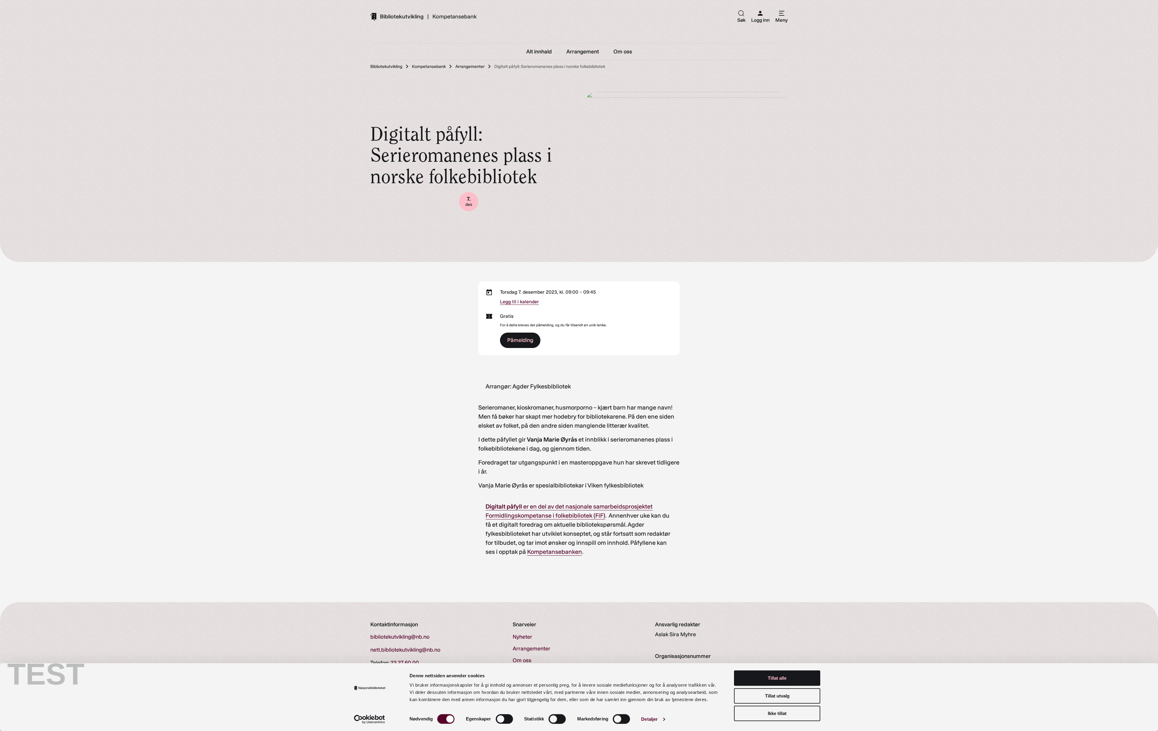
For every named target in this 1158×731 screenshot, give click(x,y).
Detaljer (649, 719)
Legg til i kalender (519, 302)
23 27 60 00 (405, 662)
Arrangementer (531, 648)
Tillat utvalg (777, 695)
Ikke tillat (777, 713)
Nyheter (522, 637)
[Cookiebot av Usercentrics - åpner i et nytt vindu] (369, 719)
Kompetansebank (454, 16)
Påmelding (520, 340)
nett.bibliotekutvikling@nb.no (405, 649)
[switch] (504, 719)
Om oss (522, 660)
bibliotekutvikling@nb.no (399, 637)
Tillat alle (777, 678)
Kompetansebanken (554, 551)
